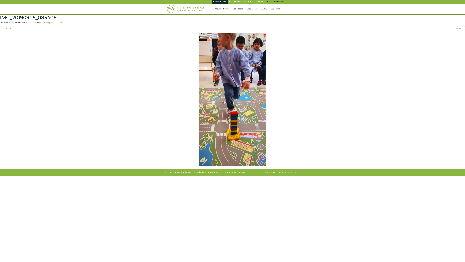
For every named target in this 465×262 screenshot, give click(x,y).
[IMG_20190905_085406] (232, 99)
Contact (260, 2)
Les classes (238, 9)
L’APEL (264, 9)
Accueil (218, 9)
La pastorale (276, 9)
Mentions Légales (275, 172)
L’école (226, 9)
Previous (7, 28)
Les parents (252, 9)
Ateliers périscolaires (241, 2)
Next (459, 28)
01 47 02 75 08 (277, 2)
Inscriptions (220, 2)
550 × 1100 (32, 23)
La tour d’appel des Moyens (51, 23)
